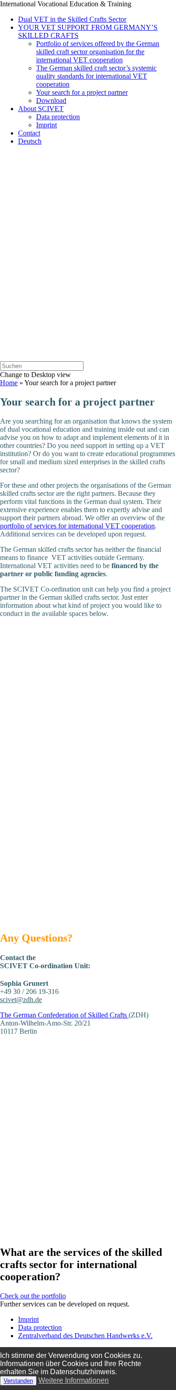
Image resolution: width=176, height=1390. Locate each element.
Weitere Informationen (73, 1380)
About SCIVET (41, 108)
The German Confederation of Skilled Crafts (64, 1015)
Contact (29, 133)
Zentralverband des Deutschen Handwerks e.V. (85, 1335)
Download (51, 100)
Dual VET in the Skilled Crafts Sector (72, 19)
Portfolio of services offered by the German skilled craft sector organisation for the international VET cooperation (97, 52)
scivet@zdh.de (21, 999)
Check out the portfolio (33, 1296)
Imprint (46, 125)
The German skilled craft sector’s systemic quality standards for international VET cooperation (96, 76)
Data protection (58, 117)
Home (9, 383)
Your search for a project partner (82, 92)
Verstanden (18, 1380)
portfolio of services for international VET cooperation (77, 526)
